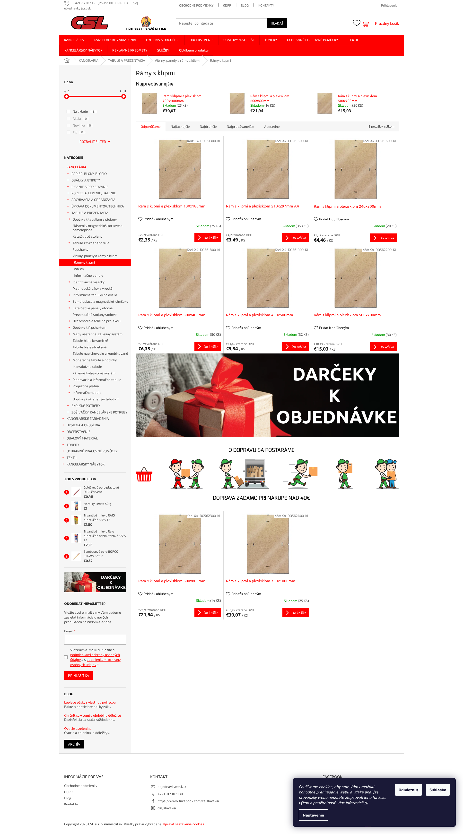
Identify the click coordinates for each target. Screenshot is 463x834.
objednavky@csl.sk (171, 786)
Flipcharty (80, 249)
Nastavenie (313, 815)
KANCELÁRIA (76, 167)
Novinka (82, 125)
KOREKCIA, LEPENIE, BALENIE (93, 193)
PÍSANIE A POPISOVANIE (89, 187)
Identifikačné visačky (89, 282)
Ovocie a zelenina (77, 728)
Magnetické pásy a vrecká (93, 288)
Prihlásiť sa (78, 675)
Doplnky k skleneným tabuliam (96, 399)
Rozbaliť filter (92, 141)
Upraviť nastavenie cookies (183, 824)
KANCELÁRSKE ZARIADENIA (88, 418)
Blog (245, 5)
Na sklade (84, 111)
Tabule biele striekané (90, 347)
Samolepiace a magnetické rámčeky (100, 301)
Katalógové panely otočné (93, 308)
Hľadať (277, 23)
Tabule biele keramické (90, 340)
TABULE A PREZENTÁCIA (89, 213)
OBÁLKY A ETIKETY (85, 180)
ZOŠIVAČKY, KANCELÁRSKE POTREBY (99, 412)
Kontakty (266, 5)
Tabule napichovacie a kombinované (100, 353)
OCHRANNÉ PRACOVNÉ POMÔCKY (92, 451)
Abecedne (272, 126)
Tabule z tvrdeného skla (91, 243)
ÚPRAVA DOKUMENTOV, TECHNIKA (97, 206)
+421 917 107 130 (170, 794)
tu (366, 802)
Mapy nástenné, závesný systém (97, 334)
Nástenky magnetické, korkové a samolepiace (97, 228)
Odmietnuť (408, 789)
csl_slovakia (166, 808)
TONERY (73, 445)
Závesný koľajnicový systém (94, 373)
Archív (74, 744)
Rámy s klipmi (84, 262)
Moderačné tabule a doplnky (95, 360)
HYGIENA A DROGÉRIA (83, 425)
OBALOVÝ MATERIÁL (82, 438)
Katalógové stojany (87, 236)
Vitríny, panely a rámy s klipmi (95, 256)
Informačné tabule (87, 392)
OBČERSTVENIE (78, 432)
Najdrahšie (208, 126)
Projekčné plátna (86, 386)
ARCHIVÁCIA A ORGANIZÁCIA (93, 200)
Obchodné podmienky (196, 5)
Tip (78, 132)
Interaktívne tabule (87, 366)
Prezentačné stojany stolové (95, 314)
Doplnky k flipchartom (89, 327)
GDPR (227, 5)
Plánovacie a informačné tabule (97, 380)
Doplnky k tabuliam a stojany (95, 219)
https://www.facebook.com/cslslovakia (188, 801)
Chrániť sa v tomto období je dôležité (92, 715)
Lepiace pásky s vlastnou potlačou (90, 702)
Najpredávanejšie (240, 126)
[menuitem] (74, 40)
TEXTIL (72, 458)
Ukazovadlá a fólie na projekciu (97, 321)
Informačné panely (88, 275)
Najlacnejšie (180, 126)
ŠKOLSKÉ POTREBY (85, 406)
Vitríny (79, 269)
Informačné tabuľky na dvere (95, 295)
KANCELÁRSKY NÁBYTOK (86, 464)
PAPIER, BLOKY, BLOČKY (89, 174)
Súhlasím (437, 789)
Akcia (80, 118)
